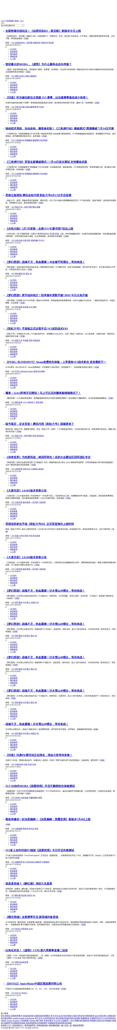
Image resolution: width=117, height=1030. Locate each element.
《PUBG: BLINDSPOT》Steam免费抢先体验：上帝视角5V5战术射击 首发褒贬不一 (55, 361)
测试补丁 (31, 402)
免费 (35, 371)
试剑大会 (26, 469)
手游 (30, 536)
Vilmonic (32, 1021)
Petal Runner (30, 1018)
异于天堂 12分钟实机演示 (45, 1018)
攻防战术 (36, 340)
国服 (38, 207)
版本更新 (26, 502)
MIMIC (4, 1021)
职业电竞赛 (23, 962)
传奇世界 (18, 469)
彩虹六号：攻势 (21, 207)
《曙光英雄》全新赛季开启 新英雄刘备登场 (31, 916)
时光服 (22, 107)
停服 (27, 76)
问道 (17, 107)
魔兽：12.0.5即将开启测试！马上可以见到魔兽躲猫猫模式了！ (43, 392)
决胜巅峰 (18, 829)
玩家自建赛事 (30, 107)
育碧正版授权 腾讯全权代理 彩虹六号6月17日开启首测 (38, 195)
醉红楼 (18, 895)
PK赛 (30, 764)
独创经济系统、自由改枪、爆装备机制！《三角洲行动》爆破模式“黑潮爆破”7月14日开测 (59, 128)
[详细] (26, 38)
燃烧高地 (86, 1021)
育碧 (30, 207)
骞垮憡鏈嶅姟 (29, 1025)
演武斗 (29, 895)
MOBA (22, 76)
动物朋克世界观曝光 (42, 1016)
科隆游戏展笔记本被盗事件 (37, 1023)
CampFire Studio (18, 1018)
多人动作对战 (28, 862)
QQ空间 (13, 49)
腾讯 (34, 207)
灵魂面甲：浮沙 (67, 1021)
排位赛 (51, 43)
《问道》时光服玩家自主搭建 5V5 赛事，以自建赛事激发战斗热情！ (46, 97)
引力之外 (57, 1021)
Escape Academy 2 (14, 1021)
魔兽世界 (18, 402)
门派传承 (42, 502)
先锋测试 (45, 862)
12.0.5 (25, 402)
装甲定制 (81, 1016)
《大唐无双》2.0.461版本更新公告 (26, 490)
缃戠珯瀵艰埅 (78, 1025)
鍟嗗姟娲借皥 (42, 1025)
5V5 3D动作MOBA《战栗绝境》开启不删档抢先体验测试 (40, 786)
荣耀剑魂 (78, 1021)
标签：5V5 (19, 21)
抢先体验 (41, 371)
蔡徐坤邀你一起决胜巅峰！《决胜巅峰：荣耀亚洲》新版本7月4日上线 (47, 819)
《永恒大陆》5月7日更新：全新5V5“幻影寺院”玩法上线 (39, 228)
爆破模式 (36, 140)
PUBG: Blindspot (21, 371)
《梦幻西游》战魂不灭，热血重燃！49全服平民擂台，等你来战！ (45, 261)
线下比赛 (40, 107)
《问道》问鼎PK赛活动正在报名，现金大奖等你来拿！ (38, 755)
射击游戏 (36, 536)
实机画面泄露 (28, 1016)
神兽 (35, 307)
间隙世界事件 (16, 1016)
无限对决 (44, 43)
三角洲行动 (19, 140)
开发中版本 (48, 1021)
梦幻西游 (18, 274)
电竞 (36, 829)
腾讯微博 (13, 54)
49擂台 (33, 602)
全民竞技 (24, 929)
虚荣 (17, 76)
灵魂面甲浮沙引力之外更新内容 (103, 1018)
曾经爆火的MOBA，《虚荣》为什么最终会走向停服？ (38, 64)
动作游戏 (24, 798)
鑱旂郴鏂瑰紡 (54, 1025)
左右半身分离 (100, 1016)
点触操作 (33, 76)
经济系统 (44, 140)
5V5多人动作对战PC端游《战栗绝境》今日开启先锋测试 (39, 850)
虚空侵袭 (39, 402)
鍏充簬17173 (6, 1025)
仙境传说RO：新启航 (23, 43)
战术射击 (40, 436)
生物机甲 (38, 862)
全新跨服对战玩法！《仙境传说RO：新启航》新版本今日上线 (43, 30)
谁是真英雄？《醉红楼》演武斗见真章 (28, 883)
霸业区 (41, 469)
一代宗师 (34, 502)
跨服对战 (36, 43)
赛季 (40, 798)
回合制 (24, 895)
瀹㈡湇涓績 (66, 1025)
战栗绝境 (18, 862)
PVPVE (41, 240)
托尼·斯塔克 (6, 1016)
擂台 (27, 274)
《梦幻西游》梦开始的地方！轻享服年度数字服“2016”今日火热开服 (46, 295)
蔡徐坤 (25, 829)
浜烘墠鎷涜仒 (17, 1025)
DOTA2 (18, 993)
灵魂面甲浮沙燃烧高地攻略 (14, 1023)
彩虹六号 (18, 340)
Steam (30, 371)
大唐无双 (18, 502)
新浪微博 (13, 52)
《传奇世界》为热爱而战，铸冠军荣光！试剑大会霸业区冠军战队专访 (47, 457)
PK (24, 274)
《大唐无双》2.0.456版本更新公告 (26, 557)
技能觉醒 (34, 240)
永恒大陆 (18, 240)
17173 (3, 21)
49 (31, 274)
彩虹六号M (19, 536)
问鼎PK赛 (19, 764)
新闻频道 (10, 21)
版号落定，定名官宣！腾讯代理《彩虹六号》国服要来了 (39, 423)
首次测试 (44, 174)
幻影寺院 (26, 240)
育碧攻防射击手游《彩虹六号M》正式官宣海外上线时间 (39, 523)
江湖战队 (34, 469)
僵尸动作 (39, 1021)
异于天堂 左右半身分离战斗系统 (64, 1016)
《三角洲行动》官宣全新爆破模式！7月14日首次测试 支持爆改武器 (46, 161)
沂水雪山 (26, 602)
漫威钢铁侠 (84, 1018)
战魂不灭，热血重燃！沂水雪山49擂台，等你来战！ (37, 724)
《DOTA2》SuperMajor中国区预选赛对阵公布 (33, 983)
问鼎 (34, 764)
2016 (30, 307)
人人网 (13, 59)
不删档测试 (33, 798)
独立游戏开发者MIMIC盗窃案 (68, 1018)
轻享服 (25, 307)
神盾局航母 (89, 1016)
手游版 (25, 340)
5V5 (13, 43)
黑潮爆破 (28, 140)
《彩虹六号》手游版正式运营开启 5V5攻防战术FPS (36, 328)
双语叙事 (25, 1021)
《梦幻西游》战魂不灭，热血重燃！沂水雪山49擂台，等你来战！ (45, 590)
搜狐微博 (13, 56)
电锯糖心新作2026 (97, 1021)
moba (31, 929)
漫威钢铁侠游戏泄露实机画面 (60, 1023)
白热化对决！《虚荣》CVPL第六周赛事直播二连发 (36, 950)
